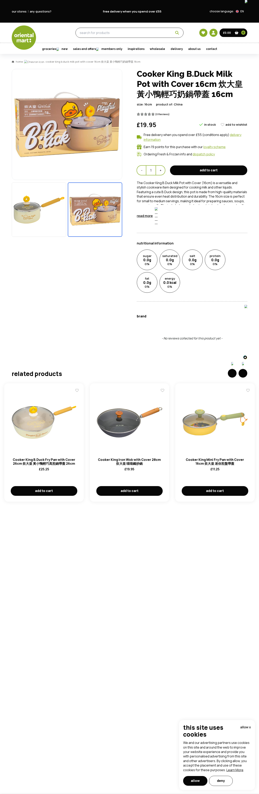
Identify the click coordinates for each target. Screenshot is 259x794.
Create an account (190, 265)
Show (216, 212)
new (65, 49)
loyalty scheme (214, 147)
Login (180, 227)
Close (221, 167)
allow (195, 780)
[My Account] (213, 33)
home (19, 61)
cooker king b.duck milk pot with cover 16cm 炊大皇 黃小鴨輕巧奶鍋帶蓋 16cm (93, 61)
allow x (245, 727)
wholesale (157, 49)
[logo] (24, 37)
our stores (19, 11)
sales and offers (84, 49)
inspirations (136, 49)
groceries (53, 33)
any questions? (40, 11)
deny (221, 780)
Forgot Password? (180, 242)
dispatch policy (204, 154)
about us (194, 49)
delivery (177, 49)
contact (211, 49)
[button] (241, 11)
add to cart (44, 491)
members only (111, 49)
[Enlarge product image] (39, 209)
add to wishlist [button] (236, 124)
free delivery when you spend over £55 (132, 11)
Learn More (234, 770)
